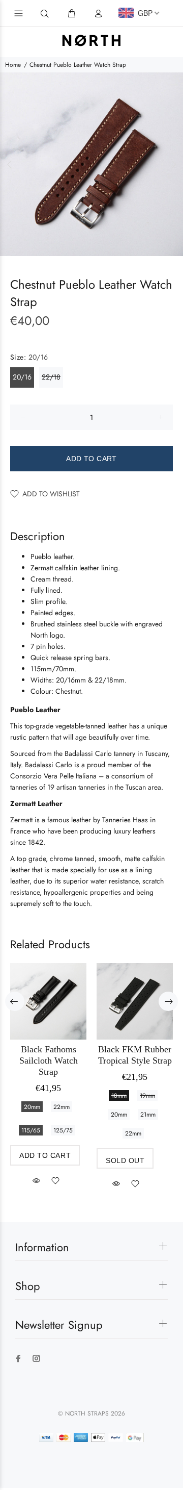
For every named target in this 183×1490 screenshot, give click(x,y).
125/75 (63, 1130)
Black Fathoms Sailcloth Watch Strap (48, 1060)
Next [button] (173, 164)
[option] (91, 164)
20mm (32, 1107)
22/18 (51, 377)
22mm (61, 1107)
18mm (119, 1095)
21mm (148, 1114)
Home (13, 64)
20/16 (22, 377)
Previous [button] (9, 164)
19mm (147, 1095)
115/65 (30, 1130)
